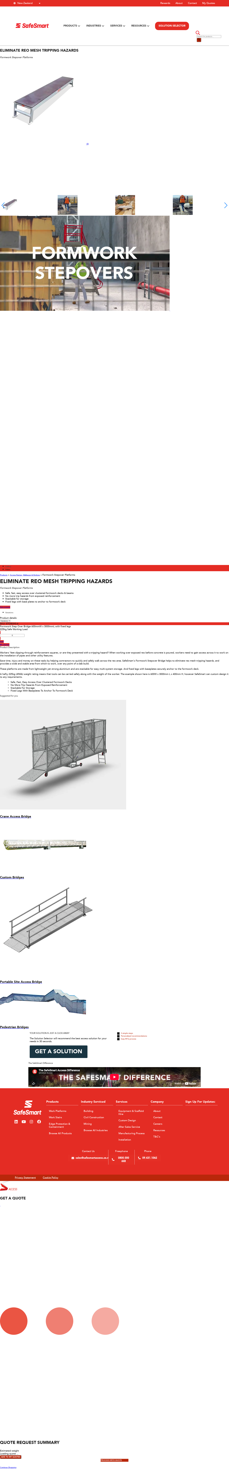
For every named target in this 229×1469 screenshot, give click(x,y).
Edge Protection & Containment (59, 1125)
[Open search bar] (198, 33)
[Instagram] (31, 1122)
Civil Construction (94, 1117)
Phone (147, 1151)
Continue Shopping (8, 1467)
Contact (192, 3)
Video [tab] (7, 569)
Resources (159, 1130)
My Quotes (208, 3)
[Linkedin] (16, 1122)
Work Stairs (55, 1117)
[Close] (0, 1205)
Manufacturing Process (131, 1133)
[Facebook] (39, 1122)
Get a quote (5, 607)
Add (2, 641)
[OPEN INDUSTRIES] (103, 26)
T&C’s (156, 1137)
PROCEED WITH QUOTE (111, 1460)
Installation (124, 1140)
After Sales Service (129, 1127)
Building (88, 1111)
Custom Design (127, 1120)
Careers (157, 1124)
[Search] (199, 40)
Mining (88, 1124)
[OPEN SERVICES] (124, 26)
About (179, 3)
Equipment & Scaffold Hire (131, 1112)
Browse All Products (60, 1133)
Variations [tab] (9, 612)
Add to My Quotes (10, 1457)
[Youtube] (24, 1122)
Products (3, 575)
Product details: (8, 618)
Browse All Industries (96, 1130)
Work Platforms (57, 1111)
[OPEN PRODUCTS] (79, 26)
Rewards (165, 3)
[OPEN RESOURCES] (148, 26)
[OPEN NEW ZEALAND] (39, 3)
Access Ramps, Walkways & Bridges (25, 575)
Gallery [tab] (8, 566)
